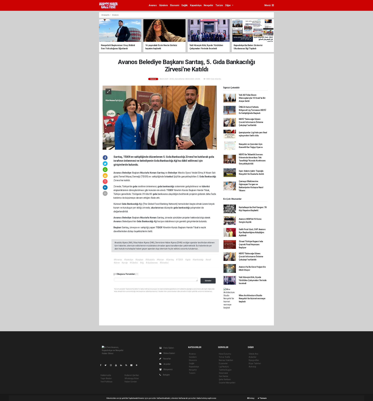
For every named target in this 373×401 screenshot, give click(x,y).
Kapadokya (195, 5)
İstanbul (168, 176)
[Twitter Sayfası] (107, 365)
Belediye (127, 172)
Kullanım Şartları (132, 375)
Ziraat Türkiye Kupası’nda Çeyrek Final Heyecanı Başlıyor (251, 244)
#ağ (142, 263)
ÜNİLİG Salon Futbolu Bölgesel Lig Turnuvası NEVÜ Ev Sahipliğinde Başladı (252, 110)
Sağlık (184, 5)
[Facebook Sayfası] (102, 365)
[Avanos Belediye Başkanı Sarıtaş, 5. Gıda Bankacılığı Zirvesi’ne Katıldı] (160, 117)
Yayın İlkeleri (106, 378)
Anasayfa (105, 15)
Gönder (208, 281)
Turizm (219, 5)
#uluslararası (152, 263)
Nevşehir (208, 5)
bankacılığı (168, 186)
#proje (125, 263)
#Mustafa (149, 259)
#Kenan (160, 259)
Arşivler (167, 364)
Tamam (263, 398)
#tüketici (134, 263)
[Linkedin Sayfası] (122, 365)
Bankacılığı (210, 176)
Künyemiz (168, 369)
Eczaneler (223, 363)
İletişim (166, 375)
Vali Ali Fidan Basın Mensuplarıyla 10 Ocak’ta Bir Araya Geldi (252, 98)
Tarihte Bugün (225, 370)
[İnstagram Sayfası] (112, 365)
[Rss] (127, 365)
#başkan (139, 259)
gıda (135, 186)
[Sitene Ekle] (138, 365)
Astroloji (252, 366)
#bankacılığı (198, 259)
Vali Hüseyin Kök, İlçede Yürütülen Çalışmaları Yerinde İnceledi (252, 280)
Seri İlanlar (223, 376)
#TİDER (179, 259)
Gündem (163, 5)
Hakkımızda (106, 375)
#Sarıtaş (170, 259)
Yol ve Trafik (224, 357)
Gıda (202, 176)
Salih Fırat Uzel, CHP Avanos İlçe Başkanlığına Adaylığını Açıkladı (252, 232)
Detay (251, 398)
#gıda (187, 259)
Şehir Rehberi (225, 379)
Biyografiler (254, 360)
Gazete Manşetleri (227, 382)
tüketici (206, 186)
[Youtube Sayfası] (117, 365)
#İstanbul (164, 263)
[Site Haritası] (132, 365)
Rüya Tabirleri (255, 363)
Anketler (252, 357)
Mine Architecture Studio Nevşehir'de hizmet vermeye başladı (252, 298)
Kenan (153, 172)
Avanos (153, 5)
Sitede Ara (253, 354)
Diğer (228, 5)
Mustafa (145, 172)
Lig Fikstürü (224, 366)
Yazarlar (167, 358)
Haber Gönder (131, 381)
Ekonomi (174, 5)
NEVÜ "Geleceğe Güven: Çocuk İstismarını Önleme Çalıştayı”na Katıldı (251, 122)
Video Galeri (169, 353)
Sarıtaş (161, 172)
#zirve (117, 263)
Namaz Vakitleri (226, 360)
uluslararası (157, 207)
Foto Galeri (168, 348)
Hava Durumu (225, 354)
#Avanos (118, 259)
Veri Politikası (106, 381)
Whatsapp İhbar (132, 378)
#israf (208, 259)
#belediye (128, 259)
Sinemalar (223, 373)
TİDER (170, 190)
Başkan (118, 227)
